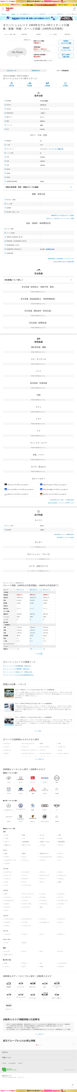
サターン (42, 872)
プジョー (25, 934)
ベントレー (7, 897)
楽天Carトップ (5, 14)
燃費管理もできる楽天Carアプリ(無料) (62, 215)
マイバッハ (25, 860)
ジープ (24, 882)
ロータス (42, 897)
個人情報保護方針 (12, 1063)
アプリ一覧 (4, 1077)
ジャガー (42, 894)
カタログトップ (11, 70)
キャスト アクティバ (28, 753)
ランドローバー (26, 897)
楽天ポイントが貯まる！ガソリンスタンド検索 (60, 218)
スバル (42, 838)
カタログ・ (9, 34)
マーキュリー (62, 875)
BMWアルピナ (44, 853)
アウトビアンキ (26, 919)
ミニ (59, 860)
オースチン (61, 904)
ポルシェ (60, 857)
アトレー (7, 747)
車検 (38, 34)
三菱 (59, 835)
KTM (41, 966)
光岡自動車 (25, 841)
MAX (41, 743)
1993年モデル (60, 14)
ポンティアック (44, 875)
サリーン (42, 878)
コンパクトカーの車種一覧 (56, 149)
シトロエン (7, 934)
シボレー (60, 872)
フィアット (43, 919)
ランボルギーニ (44, 922)
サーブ (6, 942)
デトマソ (60, 922)
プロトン (25, 963)
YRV (59, 743)
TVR (5, 894)
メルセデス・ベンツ (10, 860)
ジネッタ (25, 900)
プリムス (60, 878)
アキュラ (60, 845)
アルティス (7, 750)
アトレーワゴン (44, 747)
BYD (5, 963)
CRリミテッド (20, 589)
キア (41, 951)
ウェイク (42, 750)
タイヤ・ (53, 34)
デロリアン (25, 878)
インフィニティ (26, 885)
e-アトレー (7, 743)
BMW (23, 853)
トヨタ (6, 835)
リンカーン (7, 878)
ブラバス (42, 860)
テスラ (6, 882)
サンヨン (60, 951)
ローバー (60, 897)
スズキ (60, 838)
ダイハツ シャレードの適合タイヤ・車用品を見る (17, 672)
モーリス (7, 907)
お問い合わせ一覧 (12, 1077)
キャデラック (8, 872)
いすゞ (24, 838)
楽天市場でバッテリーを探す (65, 537)
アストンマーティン (28, 894)
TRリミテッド (33, 589)
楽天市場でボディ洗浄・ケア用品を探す (62, 500)
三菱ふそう (7, 845)
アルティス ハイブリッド (29, 750)
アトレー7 (25, 747)
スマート (60, 853)
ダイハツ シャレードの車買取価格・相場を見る (17, 666)
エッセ (60, 750)
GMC (59, 882)
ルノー (42, 934)
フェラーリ (61, 919)
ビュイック (7, 875)
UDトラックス (26, 845)
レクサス (42, 845)
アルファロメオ (9, 919)
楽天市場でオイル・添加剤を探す (64, 534)
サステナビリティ (21, 1077)
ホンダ (42, 835)
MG (41, 907)
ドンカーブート (62, 963)
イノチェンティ (26, 925)
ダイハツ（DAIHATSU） (40, 14)
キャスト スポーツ (63, 753)
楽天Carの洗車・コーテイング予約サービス (61, 503)
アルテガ (7, 863)
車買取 (24, 34)
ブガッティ (61, 934)
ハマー (6, 885)
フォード (25, 875)
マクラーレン (44, 904)
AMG (5, 853)
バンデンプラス (26, 904)
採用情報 (20, 1063)
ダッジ (42, 882)
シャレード (51, 14)
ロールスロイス (9, 900)
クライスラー (26, 872)
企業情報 (4, 1063)
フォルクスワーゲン (46, 857)
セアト (24, 966)
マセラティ (7, 922)
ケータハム (43, 900)
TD (41, 963)
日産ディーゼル (44, 841)
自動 (67, 34)
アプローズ (61, 747)
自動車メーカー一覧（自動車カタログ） (21, 14)
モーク (6, 910)
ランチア (25, 922)
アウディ (7, 857)
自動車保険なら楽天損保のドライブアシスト (61, 258)
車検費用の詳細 (50, 249)
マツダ (6, 838)
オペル (24, 857)
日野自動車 (61, 841)
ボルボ (24, 942)
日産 (23, 835)
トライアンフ (26, 907)
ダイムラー (61, 894)
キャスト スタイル (45, 753)
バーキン (7, 966)
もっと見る (37, 653)
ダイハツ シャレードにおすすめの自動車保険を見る (18, 675)
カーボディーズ (62, 900)
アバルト (7, 925)
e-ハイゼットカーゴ (28, 743)
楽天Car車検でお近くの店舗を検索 (63, 261)
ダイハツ (7, 841)
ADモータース (8, 954)
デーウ (24, 951)
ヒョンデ (7, 951)
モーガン (7, 904)
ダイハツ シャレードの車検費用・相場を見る (16, 669)
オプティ (7, 753)
